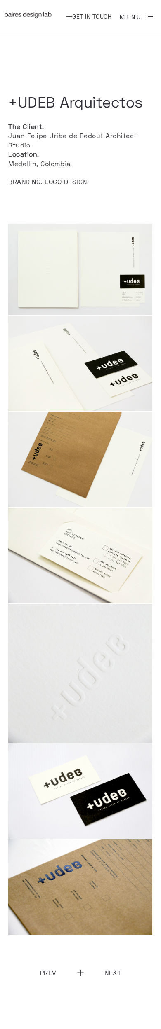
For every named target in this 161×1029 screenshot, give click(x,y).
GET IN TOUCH (91, 16)
